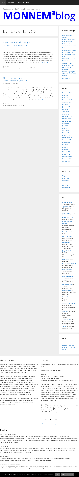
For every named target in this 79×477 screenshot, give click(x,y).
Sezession (65, 311)
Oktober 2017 (66, 119)
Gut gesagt (65, 185)
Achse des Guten (67, 202)
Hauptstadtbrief (67, 236)
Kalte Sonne (65, 259)
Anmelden (65, 343)
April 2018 (65, 111)
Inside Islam (66, 78)
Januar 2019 (66, 107)
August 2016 (66, 142)
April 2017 (65, 130)
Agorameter (66, 207)
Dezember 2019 (67, 100)
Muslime (23, 105)
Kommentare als (68, 347)
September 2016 (67, 140)
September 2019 (67, 102)
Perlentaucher (66, 290)
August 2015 (66, 161)
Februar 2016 (66, 152)
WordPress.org (66, 350)
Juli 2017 (65, 126)
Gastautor (7, 104)
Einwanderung (23, 68)
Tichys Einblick (66, 320)
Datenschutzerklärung (23, 2)
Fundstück (65, 178)
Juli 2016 (65, 144)
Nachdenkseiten (67, 270)
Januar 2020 (66, 97)
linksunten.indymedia (69, 263)
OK (57, 474)
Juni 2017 (65, 128)
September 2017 (67, 121)
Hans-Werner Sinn (67, 232)
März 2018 (65, 114)
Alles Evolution (66, 213)
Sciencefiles (65, 297)
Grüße (64, 183)
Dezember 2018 (67, 109)
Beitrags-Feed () (68, 345)
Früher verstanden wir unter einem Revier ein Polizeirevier (69, 46)
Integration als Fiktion (69, 50)
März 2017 (65, 133)
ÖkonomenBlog (67, 284)
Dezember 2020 (67, 93)
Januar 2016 (66, 154)
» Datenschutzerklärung (48, 424)
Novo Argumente (67, 276)
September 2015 (67, 159)
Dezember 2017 (67, 116)
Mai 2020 (65, 95)
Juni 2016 (65, 147)
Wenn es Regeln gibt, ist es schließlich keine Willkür (69, 74)
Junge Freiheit (66, 251)
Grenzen (15, 105)
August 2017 (66, 123)
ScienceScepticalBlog (68, 303)
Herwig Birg (66, 242)
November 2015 (67, 156)
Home (3, 2)
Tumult (64, 326)
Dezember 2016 (67, 137)
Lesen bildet (66, 188)
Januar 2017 (66, 135)
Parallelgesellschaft (33, 68)
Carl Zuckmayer (15, 68)
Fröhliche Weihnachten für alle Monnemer (68, 59)
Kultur (19, 105)
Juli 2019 (65, 104)
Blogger (7, 66)
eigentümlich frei (67, 217)
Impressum (11, 2)
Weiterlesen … (44, 62)
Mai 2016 (65, 149)
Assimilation (8, 68)
